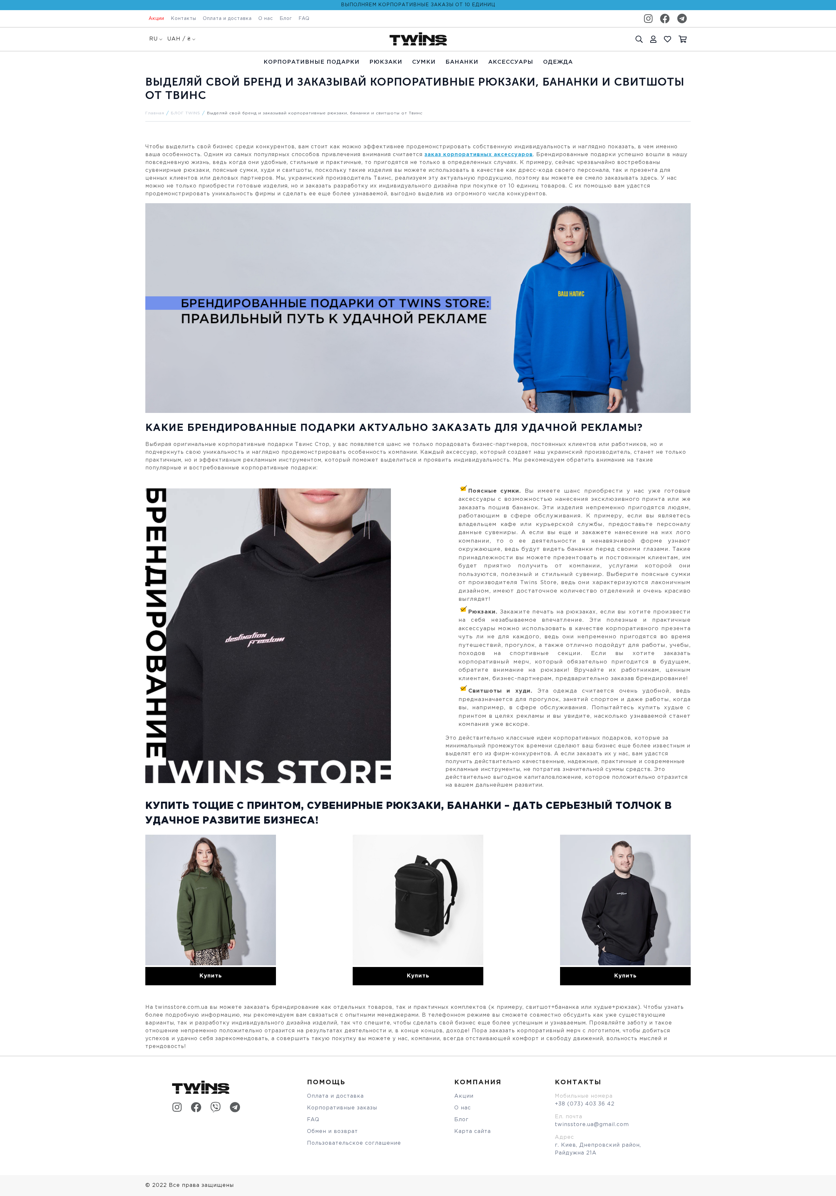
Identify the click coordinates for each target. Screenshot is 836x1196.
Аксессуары (510, 62)
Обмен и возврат (332, 1131)
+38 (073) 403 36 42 (585, 1104)
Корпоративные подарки (312, 62)
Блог (286, 19)
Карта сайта (472, 1131)
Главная (154, 113)
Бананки (461, 62)
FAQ (304, 19)
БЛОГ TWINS (185, 113)
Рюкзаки (385, 62)
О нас (265, 19)
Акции (156, 19)
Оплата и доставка (227, 19)
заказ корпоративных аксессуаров (479, 154)
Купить (211, 976)
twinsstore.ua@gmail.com (592, 1124)
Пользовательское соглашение (354, 1143)
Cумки (424, 62)
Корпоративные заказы (342, 1108)
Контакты (183, 19)
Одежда (558, 62)
